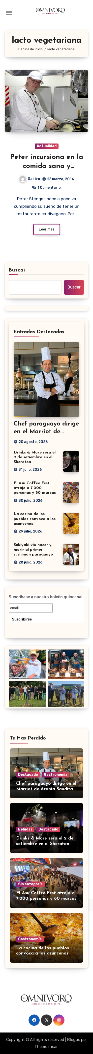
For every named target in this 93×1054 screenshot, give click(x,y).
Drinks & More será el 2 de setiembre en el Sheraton (35, 457)
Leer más (47, 229)
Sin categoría (30, 884)
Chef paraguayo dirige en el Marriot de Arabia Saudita (46, 431)
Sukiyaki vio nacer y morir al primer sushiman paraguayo (33, 549)
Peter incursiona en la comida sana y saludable (46, 166)
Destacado (28, 774)
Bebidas (25, 829)
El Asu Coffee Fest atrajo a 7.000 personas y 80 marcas (35, 488)
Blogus (73, 1039)
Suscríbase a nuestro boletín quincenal (45, 597)
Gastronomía (55, 774)
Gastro (34, 179)
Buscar (17, 270)
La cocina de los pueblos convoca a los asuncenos (35, 519)
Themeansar (46, 1046)
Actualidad (47, 146)
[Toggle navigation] (9, 13)
